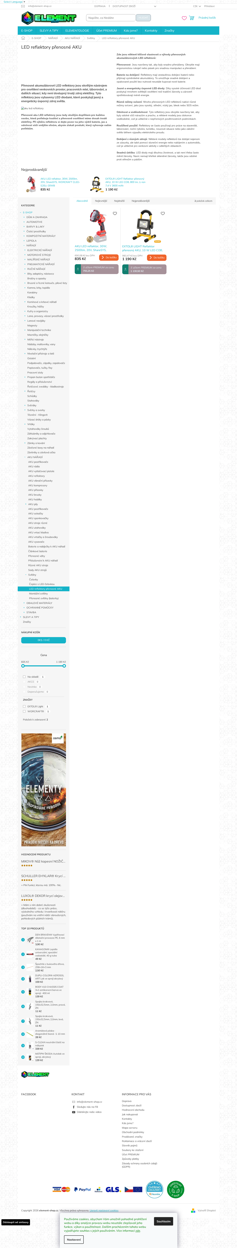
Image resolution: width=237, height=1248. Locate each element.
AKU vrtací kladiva (38, 532)
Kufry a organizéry (37, 311)
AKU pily (33, 504)
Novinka (34, 686)
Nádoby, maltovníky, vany (41, 344)
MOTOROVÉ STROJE (39, 254)
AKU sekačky (35, 513)
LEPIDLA (31, 240)
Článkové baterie (37, 551)
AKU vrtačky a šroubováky (43, 537)
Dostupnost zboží (124, 6)
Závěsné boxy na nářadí (40, 447)
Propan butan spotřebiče (41, 377)
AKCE (33, 681)
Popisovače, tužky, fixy (39, 367)
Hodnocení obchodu (133, 1109)
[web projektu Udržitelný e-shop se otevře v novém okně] (175, 1189)
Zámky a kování (36, 443)
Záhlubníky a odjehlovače (41, 433)
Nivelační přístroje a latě (40, 353)
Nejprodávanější (141, 200)
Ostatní (31, 358)
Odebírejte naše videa (89, 1112)
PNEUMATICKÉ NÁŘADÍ (41, 264)
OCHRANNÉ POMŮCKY (40, 607)
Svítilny (32, 574)
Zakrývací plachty (37, 438)
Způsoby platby (130, 1158)
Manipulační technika (39, 330)
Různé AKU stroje (38, 565)
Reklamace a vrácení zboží (137, 1141)
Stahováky (33, 400)
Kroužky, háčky (35, 306)
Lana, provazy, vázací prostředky (45, 316)
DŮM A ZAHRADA (36, 217)
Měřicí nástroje (35, 339)
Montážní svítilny (38, 593)
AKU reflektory (36, 476)
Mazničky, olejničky (37, 334)
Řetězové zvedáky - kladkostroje (45, 386)
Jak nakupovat (130, 1114)
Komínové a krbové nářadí (41, 302)
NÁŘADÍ (31, 245)
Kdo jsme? (127, 1123)
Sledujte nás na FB (87, 1106)
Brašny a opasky (36, 278)
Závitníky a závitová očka (41, 452)
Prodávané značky (132, 1136)
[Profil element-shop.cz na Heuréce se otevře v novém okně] (154, 1189)
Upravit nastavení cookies (104, 1210)
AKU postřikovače (38, 461)
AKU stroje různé (37, 523)
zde (137, 1230)
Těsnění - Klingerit (37, 414)
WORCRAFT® (38, 711)
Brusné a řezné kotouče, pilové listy (47, 283)
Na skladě (36, 676)
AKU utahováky (37, 527)
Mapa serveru (129, 1127)
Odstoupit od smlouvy (16, 1222)
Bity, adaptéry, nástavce (40, 273)
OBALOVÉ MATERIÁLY (39, 603)
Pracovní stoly (35, 372)
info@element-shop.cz (89, 1101)
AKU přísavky (35, 490)
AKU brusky (34, 494)
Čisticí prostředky (36, 231)
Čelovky (33, 579)
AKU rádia (34, 466)
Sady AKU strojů (37, 570)
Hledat (143, 17)
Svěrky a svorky (36, 410)
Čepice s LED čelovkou (42, 584)
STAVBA (31, 612)
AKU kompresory (37, 485)
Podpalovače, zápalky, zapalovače (46, 363)
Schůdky (32, 396)
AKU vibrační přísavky (40, 480)
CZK (195, 6)
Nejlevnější (101, 200)
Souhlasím (164, 1221)
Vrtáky (31, 424)
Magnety (32, 325)
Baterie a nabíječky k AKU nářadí (46, 546)
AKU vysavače (36, 541)
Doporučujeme (38, 691)
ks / (44, 640)
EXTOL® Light (38, 706)
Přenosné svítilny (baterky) (44, 598)
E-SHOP (27, 212)
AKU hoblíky (35, 499)
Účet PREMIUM (130, 1154)
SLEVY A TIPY (31, 617)
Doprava (100, 6)
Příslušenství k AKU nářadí (43, 560)
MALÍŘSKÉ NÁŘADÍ (38, 259)
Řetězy (31, 391)
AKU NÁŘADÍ (35, 457)
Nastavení (74, 1239)
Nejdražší (119, 200)
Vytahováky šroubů (38, 428)
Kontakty (127, 1118)
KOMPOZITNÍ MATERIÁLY (41, 236)
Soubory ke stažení (132, 1150)
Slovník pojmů (129, 1145)
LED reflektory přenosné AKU (45, 588)
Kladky (31, 297)
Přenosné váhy (36, 556)
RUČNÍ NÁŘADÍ (36, 269)
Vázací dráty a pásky (39, 419)
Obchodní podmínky (133, 1132)
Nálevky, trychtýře (37, 349)
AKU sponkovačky (38, 518)
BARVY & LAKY (35, 226)
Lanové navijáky (36, 320)
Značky (27, 621)
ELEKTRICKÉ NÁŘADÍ (39, 250)
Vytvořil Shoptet (207, 1210)
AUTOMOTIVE (34, 221)
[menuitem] (27, 30)
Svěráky (31, 405)
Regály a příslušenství (39, 381)
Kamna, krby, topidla (38, 287)
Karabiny (32, 292)
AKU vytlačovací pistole (41, 471)
